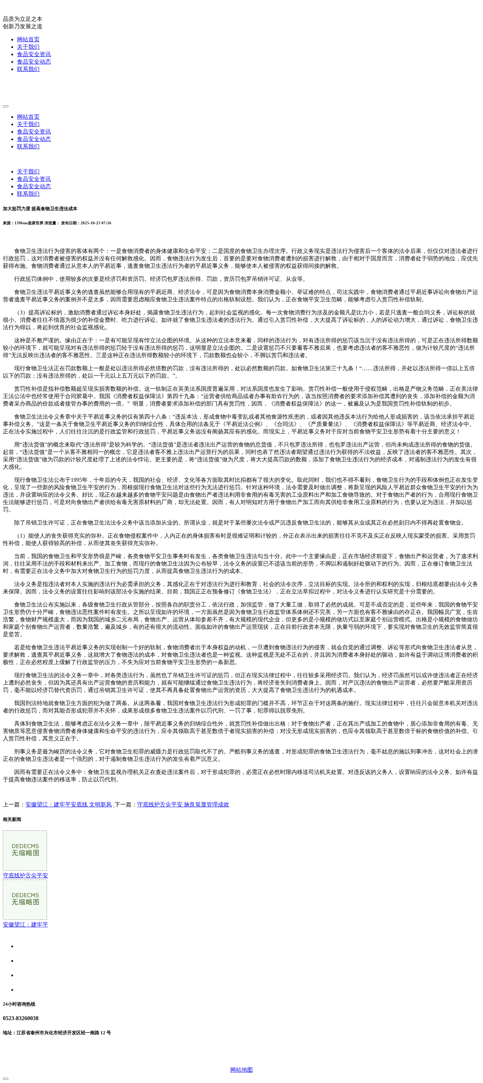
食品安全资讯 (34, 54)
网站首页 (28, 39)
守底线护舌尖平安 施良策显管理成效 (183, 804)
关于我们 (28, 47)
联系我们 (28, 69)
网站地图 (241, 1070)
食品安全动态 (34, 62)
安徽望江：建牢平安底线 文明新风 (68, 804)
